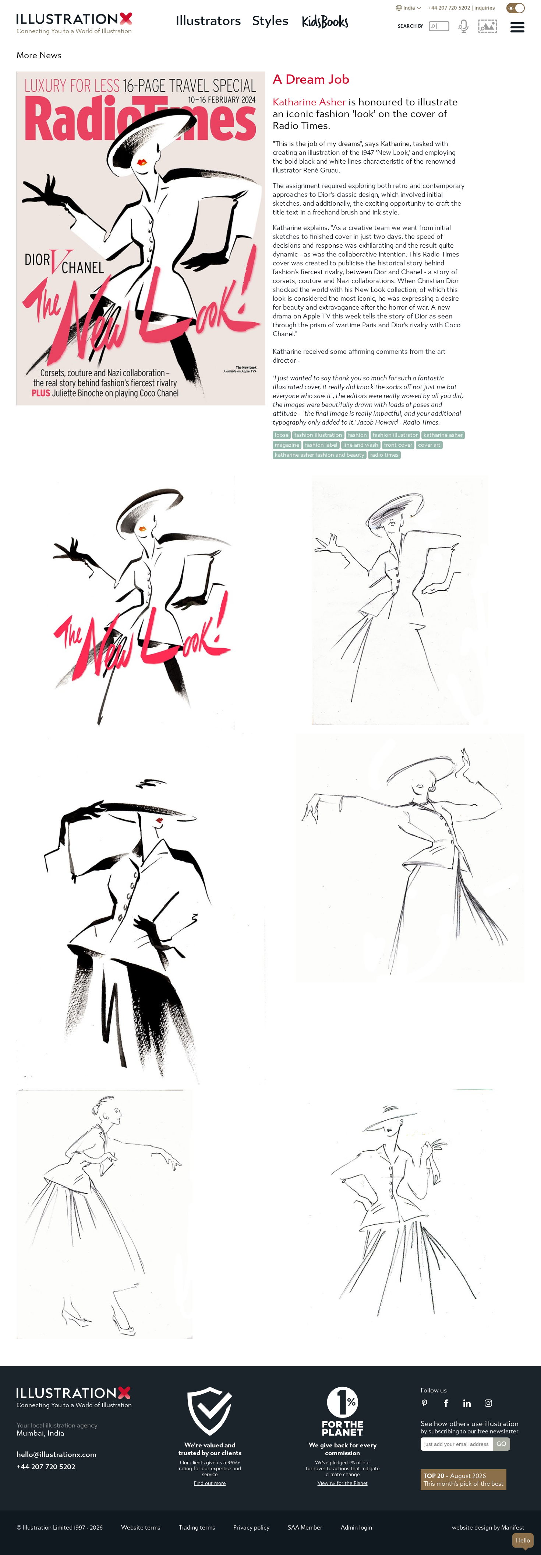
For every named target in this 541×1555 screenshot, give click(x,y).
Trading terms (197, 1527)
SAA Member (305, 1527)
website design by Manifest (488, 1527)
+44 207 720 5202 (449, 8)
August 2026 (455, 1475)
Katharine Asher (309, 102)
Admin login (356, 1527)
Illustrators (208, 21)
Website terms (140, 1527)
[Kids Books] (326, 21)
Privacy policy (251, 1527)
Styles (270, 21)
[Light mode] (515, 8)
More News (39, 55)
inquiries (484, 8)
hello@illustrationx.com (56, 1454)
